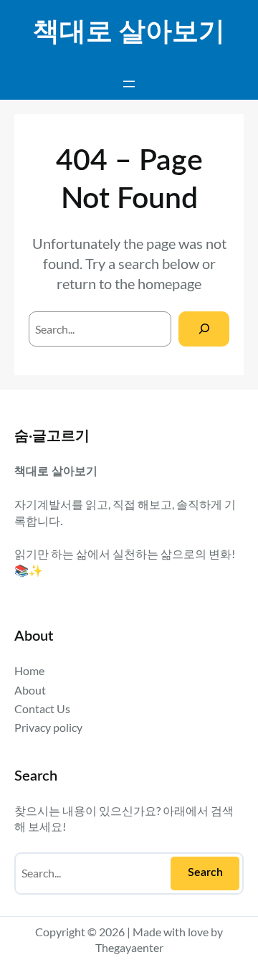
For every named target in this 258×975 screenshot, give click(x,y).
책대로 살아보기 (129, 32)
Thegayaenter (129, 947)
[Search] (203, 329)
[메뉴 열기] (129, 84)
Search (205, 872)
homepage (169, 283)
